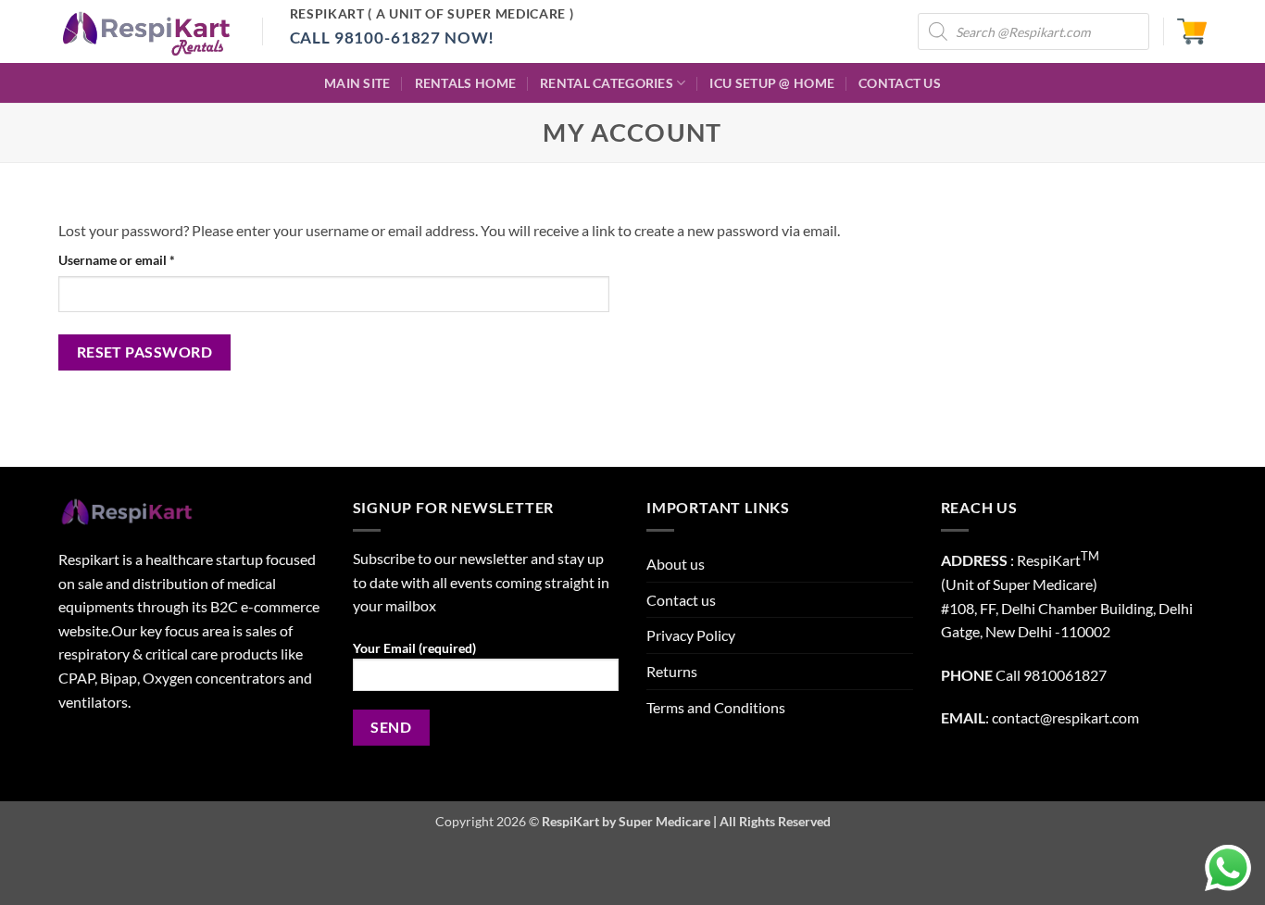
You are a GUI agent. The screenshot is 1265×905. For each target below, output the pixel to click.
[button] (1192, 31)
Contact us (681, 600)
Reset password (145, 352)
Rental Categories (606, 83)
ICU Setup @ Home (771, 83)
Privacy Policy (690, 635)
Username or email (142, 259)
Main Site (357, 83)
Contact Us (899, 83)
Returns (671, 671)
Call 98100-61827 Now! (392, 37)
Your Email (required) (414, 648)
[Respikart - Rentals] (146, 31)
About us (675, 563)
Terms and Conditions (715, 707)
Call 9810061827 (1051, 675)
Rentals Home (465, 83)
